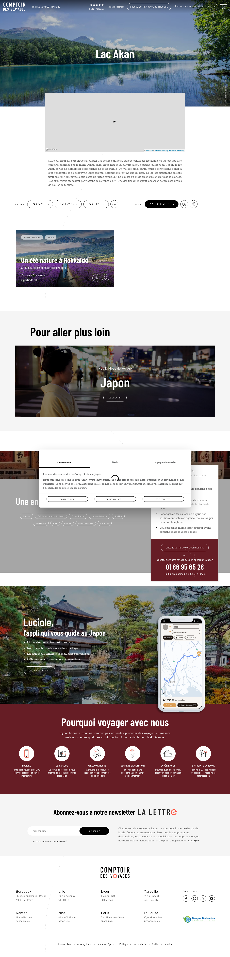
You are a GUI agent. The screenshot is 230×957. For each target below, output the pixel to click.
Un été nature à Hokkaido (54, 259)
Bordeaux (23, 891)
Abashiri (26, 516)
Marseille (151, 891)
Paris (105, 912)
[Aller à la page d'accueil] (15, 7)
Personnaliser (113, 499)
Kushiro (118, 516)
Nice (62, 912)
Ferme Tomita (78, 516)
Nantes (21, 912)
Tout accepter (163, 499)
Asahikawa (41, 523)
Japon (115, 377)
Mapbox (149, 150)
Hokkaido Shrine (99, 516)
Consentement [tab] (64, 462)
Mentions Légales (105, 944)
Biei (55, 523)
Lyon (105, 891)
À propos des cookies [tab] (165, 462)
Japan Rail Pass (85, 523)
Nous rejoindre (84, 944)
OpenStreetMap (161, 150)
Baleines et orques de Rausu (51, 516)
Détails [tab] (115, 462)
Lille (61, 891)
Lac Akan (104, 523)
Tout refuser (67, 499)
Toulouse (151, 912)
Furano (67, 523)
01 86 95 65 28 (185, 566)
